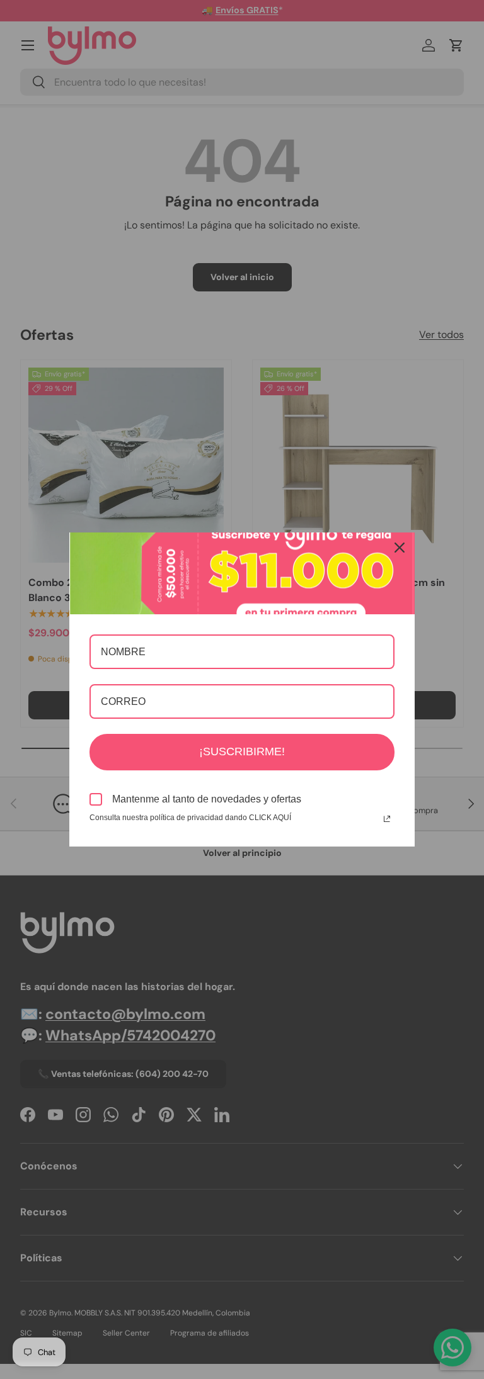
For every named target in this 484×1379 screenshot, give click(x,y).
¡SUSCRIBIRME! (242, 751)
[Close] (399, 547)
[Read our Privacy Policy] (387, 818)
